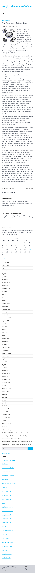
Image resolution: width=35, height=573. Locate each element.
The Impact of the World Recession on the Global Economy (17, 441)
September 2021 (6, 423)
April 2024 (4, 332)
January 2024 (5, 341)
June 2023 (4, 362)
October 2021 (5, 420)
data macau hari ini (7, 511)
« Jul (3, 258)
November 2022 (6, 382)
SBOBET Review (7, 198)
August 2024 (5, 321)
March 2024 (5, 335)
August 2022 (5, 391)
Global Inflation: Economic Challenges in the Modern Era (16, 444)
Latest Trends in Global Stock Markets (12, 438)
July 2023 (4, 359)
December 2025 (6, 288)
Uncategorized (6, 20)
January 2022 (5, 411)
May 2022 (4, 400)
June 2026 (4, 271)
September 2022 (6, 388)
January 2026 (5, 285)
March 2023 (5, 370)
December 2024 (6, 309)
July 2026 (4, 268)
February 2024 (6, 338)
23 (30, 250)
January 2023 (5, 376)
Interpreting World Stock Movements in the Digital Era (16, 435)
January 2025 (5, 306)
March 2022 (5, 406)
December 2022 (6, 379)
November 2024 (6, 312)
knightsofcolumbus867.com (17, 6)
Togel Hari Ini (6, 453)
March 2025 (5, 300)
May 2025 (4, 294)
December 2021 (6, 414)
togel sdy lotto (6, 558)
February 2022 (6, 409)
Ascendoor (15, 569)
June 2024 (4, 326)
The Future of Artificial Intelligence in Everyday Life (15, 433)
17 (2, 250)
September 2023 (6, 353)
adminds (5, 26)
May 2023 (4, 365)
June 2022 (4, 397)
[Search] (32, 14)
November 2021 (6, 417)
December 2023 (6, 344)
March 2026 (5, 279)
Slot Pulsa (5, 464)
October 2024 (5, 315)
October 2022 (5, 385)
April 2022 (4, 403)
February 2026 (6, 282)
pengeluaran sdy (7, 554)
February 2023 (6, 373)
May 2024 (4, 329)
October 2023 (5, 350)
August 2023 (5, 356)
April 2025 (4, 297)
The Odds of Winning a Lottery (11, 213)
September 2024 (6, 318)
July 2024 (4, 323)
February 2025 (6, 303)
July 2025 (4, 291)
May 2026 (4, 274)
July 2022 (4, 394)
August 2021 (5, 426)
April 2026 (4, 276)
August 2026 (5, 265)
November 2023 (6, 347)
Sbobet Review (6, 228)
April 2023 (4, 367)
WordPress (5, 571)
